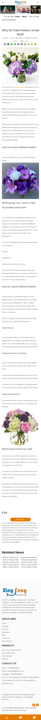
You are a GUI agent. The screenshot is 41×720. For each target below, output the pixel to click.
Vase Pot (5, 659)
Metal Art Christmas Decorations (11, 557)
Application (6, 632)
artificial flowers (19, 87)
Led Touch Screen (19, 710)
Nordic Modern (7, 656)
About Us (5, 629)
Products (5, 626)
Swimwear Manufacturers (15, 708)
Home (4, 623)
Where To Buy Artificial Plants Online (29, 565)
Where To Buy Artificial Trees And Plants (11, 565)
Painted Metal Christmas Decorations (29, 557)
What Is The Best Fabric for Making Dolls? (11, 560)
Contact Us (6, 638)
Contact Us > (20, 519)
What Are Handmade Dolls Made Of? (29, 560)
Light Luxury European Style (11, 650)
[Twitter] (37, 705)
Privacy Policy (7, 641)
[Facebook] (33, 705)
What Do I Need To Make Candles (29, 562)
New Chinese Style (8, 653)
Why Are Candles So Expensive (11, 562)
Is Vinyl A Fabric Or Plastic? (29, 567)
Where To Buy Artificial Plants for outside (11, 567)
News (4, 635)
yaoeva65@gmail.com (15, 671)
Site (26, 41)
